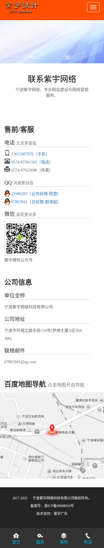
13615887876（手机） (30, 154)
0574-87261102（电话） (32, 162)
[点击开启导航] (52, 435)
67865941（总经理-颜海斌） (36, 202)
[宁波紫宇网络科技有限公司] (21, 6)
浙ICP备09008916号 (59, 506)
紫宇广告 (61, 513)
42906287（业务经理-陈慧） (36, 194)
